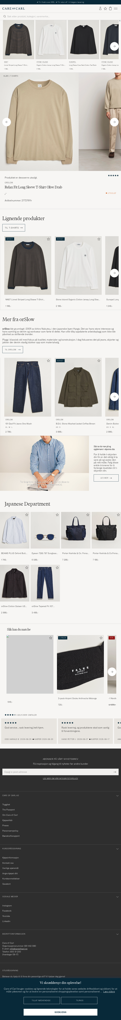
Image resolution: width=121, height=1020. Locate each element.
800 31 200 (15, 951)
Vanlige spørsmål (10, 868)
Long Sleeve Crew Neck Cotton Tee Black (82, 65)
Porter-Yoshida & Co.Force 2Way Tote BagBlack (105, 553)
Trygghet (6, 804)
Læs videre (109, 991)
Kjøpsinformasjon (10, 857)
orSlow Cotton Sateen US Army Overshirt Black (13, 606)
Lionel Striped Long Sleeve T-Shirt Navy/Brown (15, 65)
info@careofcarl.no (18, 948)
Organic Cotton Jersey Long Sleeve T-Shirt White (51, 65)
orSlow (9, 183)
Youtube (6, 916)
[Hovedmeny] (116, 8)
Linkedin (6, 921)
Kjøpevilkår (7, 820)
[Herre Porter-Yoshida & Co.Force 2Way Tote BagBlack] (106, 530)
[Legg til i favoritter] (48, 239)
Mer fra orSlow (18, 319)
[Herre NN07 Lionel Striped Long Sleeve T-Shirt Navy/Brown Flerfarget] (18, 39)
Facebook (6, 910)
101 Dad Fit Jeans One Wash (18, 423)
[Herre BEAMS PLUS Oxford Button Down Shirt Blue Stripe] (14, 530)
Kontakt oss (8, 863)
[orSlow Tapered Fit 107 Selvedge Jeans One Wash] (45, 603)
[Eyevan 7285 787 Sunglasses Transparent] (45, 550)
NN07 (6, 62)
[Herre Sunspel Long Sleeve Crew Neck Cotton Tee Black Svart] (83, 39)
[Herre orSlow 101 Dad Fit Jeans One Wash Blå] (27, 387)
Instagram (7, 905)
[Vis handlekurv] (110, 8)
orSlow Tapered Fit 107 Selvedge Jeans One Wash (44, 606)
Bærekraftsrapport (11, 836)
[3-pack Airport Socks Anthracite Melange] (80, 695)
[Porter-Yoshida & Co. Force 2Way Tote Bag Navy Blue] (75, 550)
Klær (6, 76)
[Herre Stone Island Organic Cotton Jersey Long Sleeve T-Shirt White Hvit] (51, 39)
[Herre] (29, 664)
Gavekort (6, 884)
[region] (60, 731)
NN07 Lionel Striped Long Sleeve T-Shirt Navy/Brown (24, 299)
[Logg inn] (100, 8)
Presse (5, 825)
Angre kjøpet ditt (10, 873)
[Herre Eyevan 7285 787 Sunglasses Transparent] (45, 530)
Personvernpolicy (10, 830)
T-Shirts (14, 76)
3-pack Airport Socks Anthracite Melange (77, 698)
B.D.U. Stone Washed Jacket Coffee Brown (75, 423)
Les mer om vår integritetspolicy (60, 778)
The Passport (8, 809)
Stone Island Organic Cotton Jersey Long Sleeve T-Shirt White (78, 299)
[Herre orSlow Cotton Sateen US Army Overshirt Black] (14, 583)
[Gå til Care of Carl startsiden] (13, 8)
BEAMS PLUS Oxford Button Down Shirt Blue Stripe (14, 553)
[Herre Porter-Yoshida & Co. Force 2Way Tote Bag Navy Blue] (75, 530)
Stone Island (42, 62)
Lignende (23, 218)
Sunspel (72, 62)
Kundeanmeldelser (11, 878)
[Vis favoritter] (105, 8)
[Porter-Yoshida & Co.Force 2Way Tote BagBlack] (106, 550)
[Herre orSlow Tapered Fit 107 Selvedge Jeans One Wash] (45, 583)
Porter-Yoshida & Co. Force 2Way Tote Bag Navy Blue (75, 553)
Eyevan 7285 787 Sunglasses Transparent (45, 553)
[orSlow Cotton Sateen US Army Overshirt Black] (14, 603)
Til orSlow (11, 350)
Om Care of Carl (10, 815)
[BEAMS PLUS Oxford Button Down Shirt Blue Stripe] (14, 550)
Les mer (104, 478)
